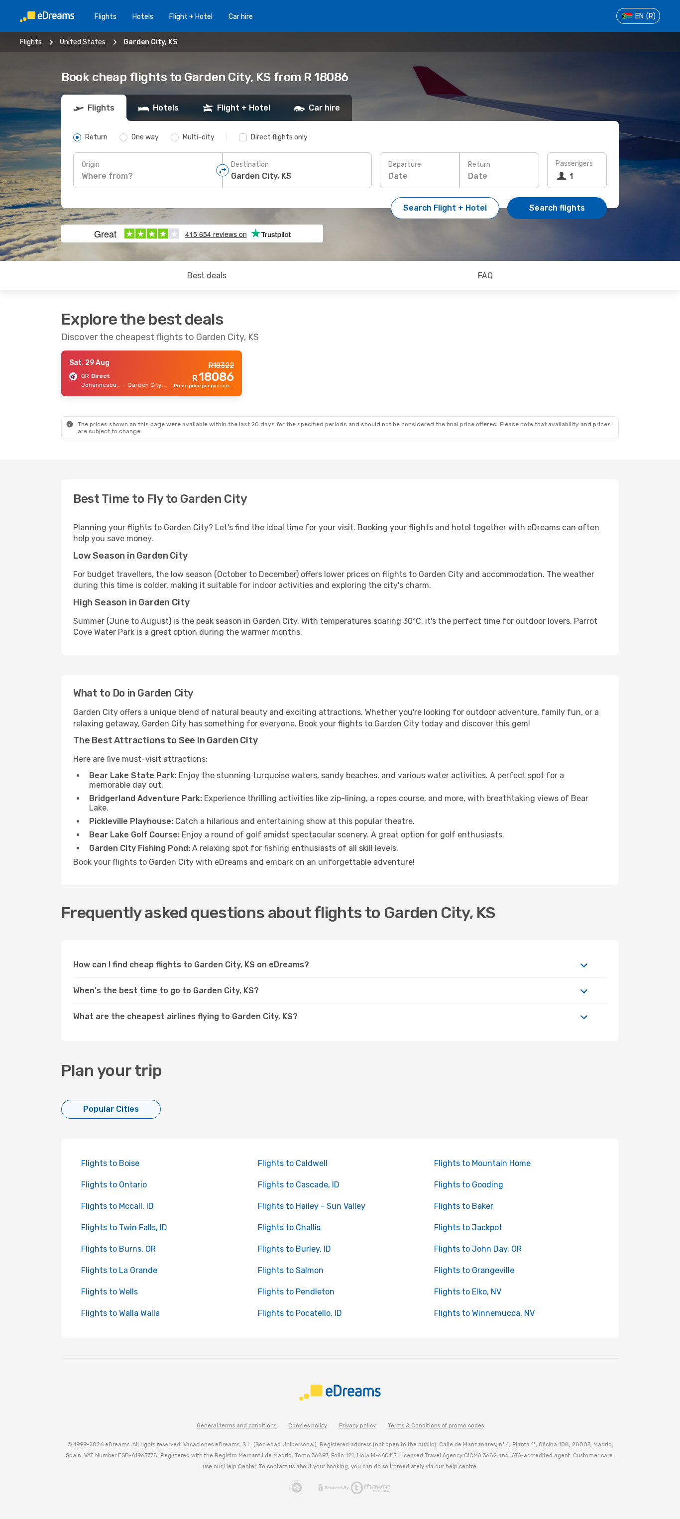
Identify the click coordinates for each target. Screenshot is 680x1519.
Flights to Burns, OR (118, 1249)
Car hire (240, 16)
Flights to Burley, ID (294, 1249)
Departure (404, 164)
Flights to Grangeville (474, 1270)
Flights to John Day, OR (478, 1249)
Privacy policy (357, 1425)
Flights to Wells (109, 1291)
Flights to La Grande (119, 1270)
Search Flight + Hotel (445, 208)
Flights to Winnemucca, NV (484, 1313)
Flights (105, 16)
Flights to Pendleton (296, 1291)
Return (479, 164)
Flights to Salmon (291, 1270)
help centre (461, 1466)
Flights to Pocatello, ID (300, 1313)
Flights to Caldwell (293, 1163)
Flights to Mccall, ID (117, 1206)
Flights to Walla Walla (120, 1313)
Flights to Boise (110, 1163)
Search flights (557, 208)
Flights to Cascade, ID (299, 1184)
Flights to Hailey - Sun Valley (311, 1206)
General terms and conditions (236, 1425)
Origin (91, 164)
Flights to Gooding (468, 1184)
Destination (250, 164)
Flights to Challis (289, 1227)
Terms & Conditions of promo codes (436, 1425)
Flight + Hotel (191, 16)
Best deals (207, 275)
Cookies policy (307, 1425)
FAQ (485, 275)
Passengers (574, 163)
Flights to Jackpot (468, 1227)
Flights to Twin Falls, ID (124, 1227)
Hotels (142, 16)
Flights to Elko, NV (467, 1291)
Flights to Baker (463, 1206)
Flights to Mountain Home (482, 1163)
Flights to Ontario (114, 1184)
